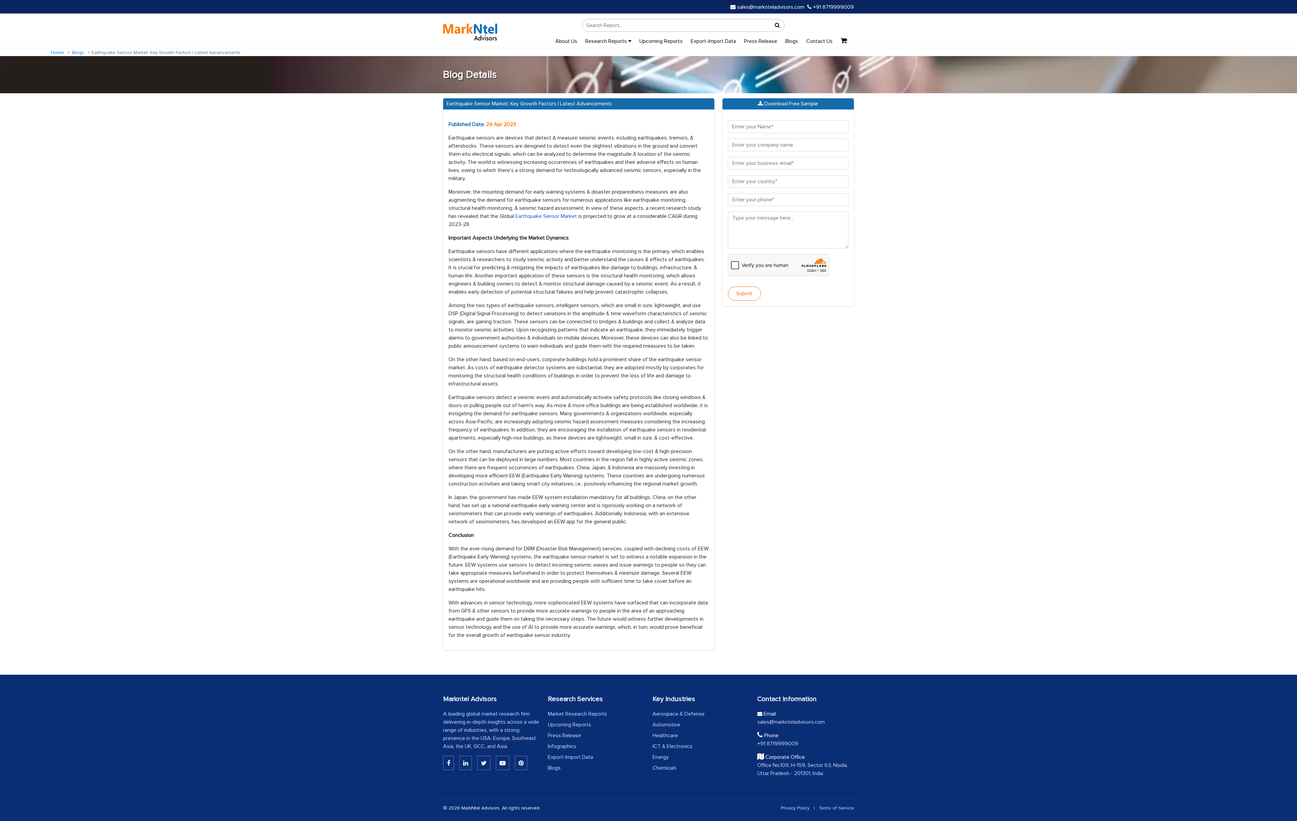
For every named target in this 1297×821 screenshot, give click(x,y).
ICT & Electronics (672, 746)
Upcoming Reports (661, 41)
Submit (744, 293)
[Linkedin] (448, 763)
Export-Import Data (713, 41)
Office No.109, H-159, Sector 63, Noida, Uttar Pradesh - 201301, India (802, 769)
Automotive (666, 724)
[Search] (777, 25)
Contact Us (819, 41)
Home (57, 52)
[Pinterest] (521, 763)
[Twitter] (483, 763)
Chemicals (665, 768)
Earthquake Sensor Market (546, 216)
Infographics (562, 746)
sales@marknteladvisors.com (771, 7)
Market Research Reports (577, 714)
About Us (566, 41)
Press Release (760, 41)
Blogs (791, 41)
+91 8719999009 (833, 7)
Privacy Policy (795, 808)
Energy (661, 757)
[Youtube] (502, 763)
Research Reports (606, 41)
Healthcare (665, 735)
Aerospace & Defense (679, 714)
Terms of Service (836, 808)
